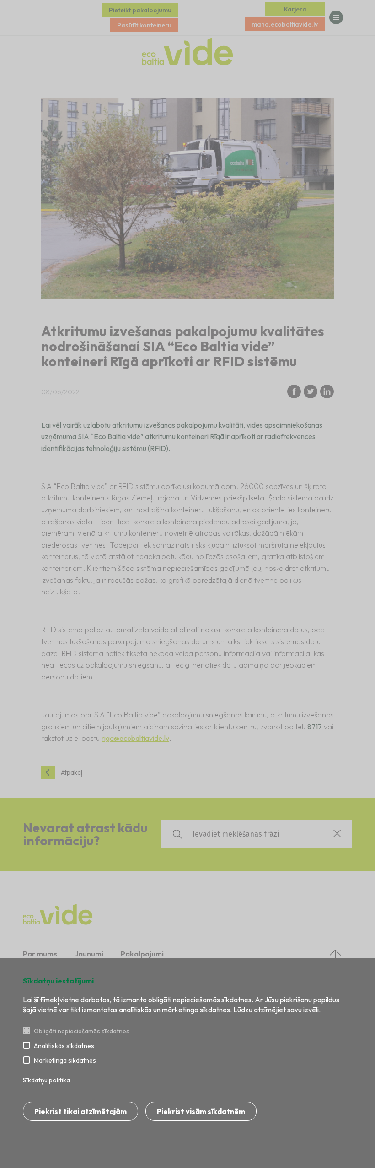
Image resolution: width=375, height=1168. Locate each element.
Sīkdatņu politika (46, 1080)
